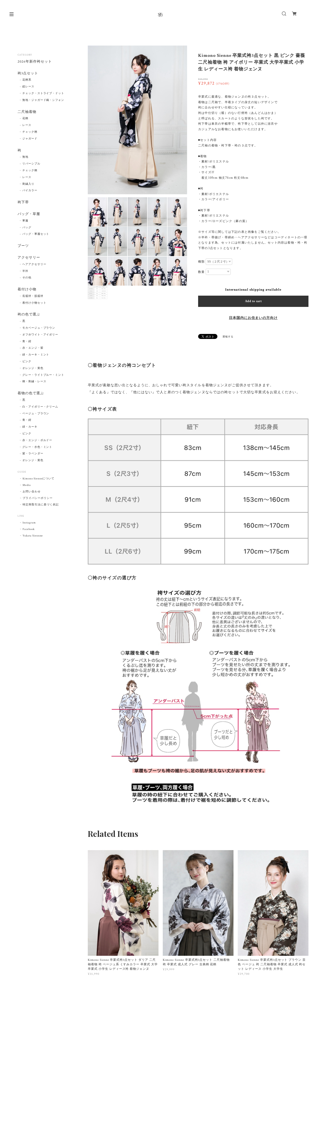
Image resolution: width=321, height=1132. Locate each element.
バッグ (26, 227)
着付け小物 (27, 289)
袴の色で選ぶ (29, 314)
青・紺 (26, 341)
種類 (201, 261)
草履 (25, 221)
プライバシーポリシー (38, 498)
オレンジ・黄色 (32, 368)
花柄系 (26, 80)
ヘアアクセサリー (34, 264)
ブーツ (23, 246)
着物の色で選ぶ (31, 393)
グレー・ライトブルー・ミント (43, 375)
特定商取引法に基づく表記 (41, 504)
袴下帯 (23, 202)
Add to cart (253, 301)
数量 (201, 272)
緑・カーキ (29, 427)
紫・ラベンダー (32, 453)
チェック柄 (29, 132)
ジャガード (29, 138)
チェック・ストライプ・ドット (43, 93)
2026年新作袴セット (35, 62)
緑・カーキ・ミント (35, 354)
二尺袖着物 (27, 112)
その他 (26, 277)
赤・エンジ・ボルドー (37, 440)
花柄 (25, 118)
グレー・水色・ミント (37, 447)
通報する (227, 336)
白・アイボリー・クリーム (40, 407)
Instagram (29, 522)
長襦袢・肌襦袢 (32, 296)
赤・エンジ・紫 (32, 348)
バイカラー (29, 190)
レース (26, 125)
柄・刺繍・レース (34, 381)
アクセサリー (29, 258)
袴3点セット (28, 73)
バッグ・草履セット (35, 234)
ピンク (26, 361)
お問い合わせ (32, 491)
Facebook (29, 529)
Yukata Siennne (33, 535)
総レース (28, 86)
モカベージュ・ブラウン (38, 328)
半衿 (25, 271)
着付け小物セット (34, 303)
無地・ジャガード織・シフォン (43, 100)
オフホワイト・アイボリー (40, 334)
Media (27, 485)
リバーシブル (31, 163)
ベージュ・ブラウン (35, 413)
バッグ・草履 (29, 214)
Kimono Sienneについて (38, 478)
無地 (25, 157)
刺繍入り (28, 184)
